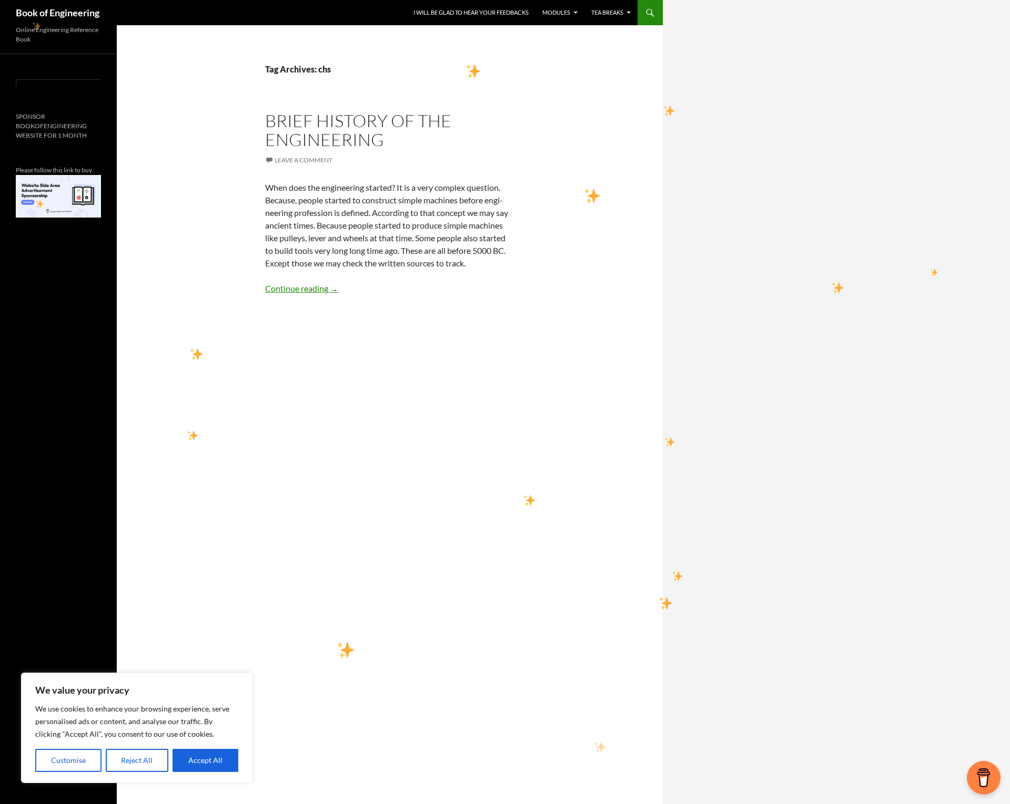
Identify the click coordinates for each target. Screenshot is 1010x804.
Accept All (205, 760)
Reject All (137, 760)
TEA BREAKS (607, 12)
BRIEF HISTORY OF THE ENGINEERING (358, 130)
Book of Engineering (57, 12)
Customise (68, 760)
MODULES (556, 12)
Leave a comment (303, 160)
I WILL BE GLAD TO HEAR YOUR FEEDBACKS (471, 12)
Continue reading (301, 288)
